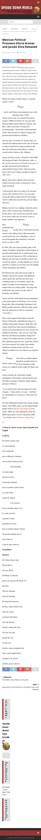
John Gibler (22, 53)
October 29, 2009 (9, 53)
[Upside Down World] (20, 13)
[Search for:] (20, 22)
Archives (14, 29)
